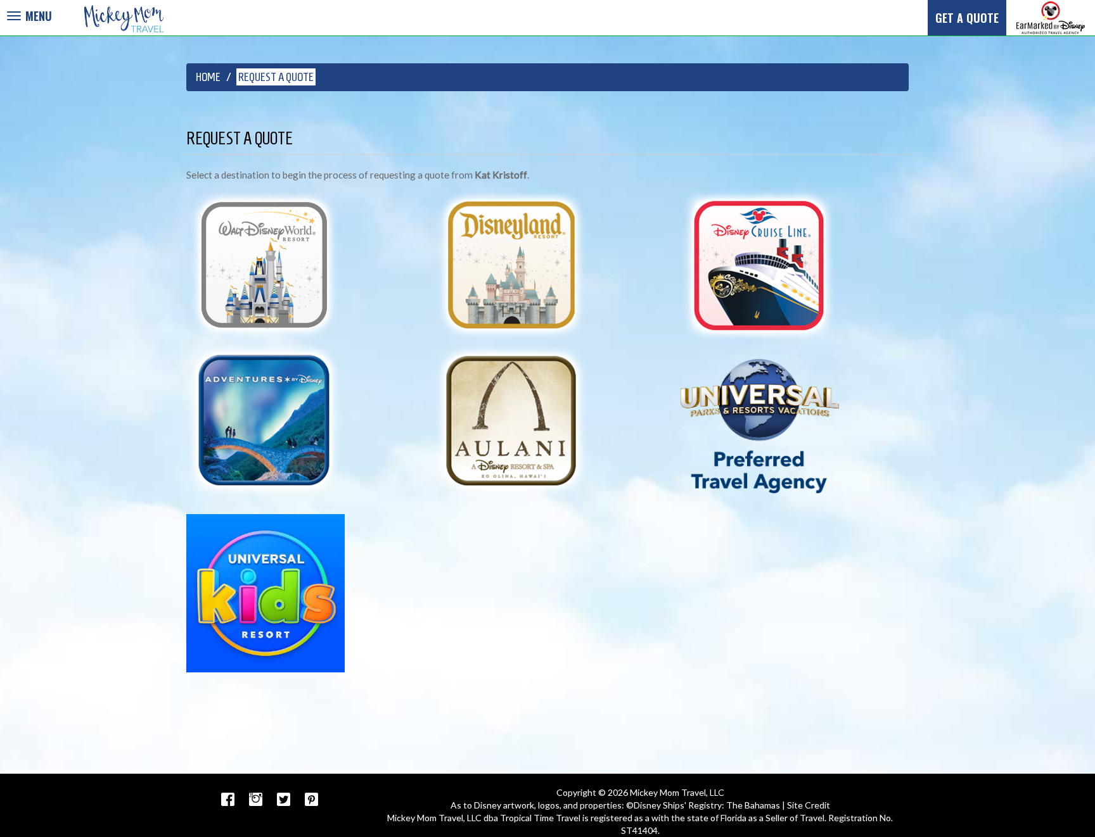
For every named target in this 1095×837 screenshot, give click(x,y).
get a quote (967, 17)
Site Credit (808, 805)
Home (208, 77)
